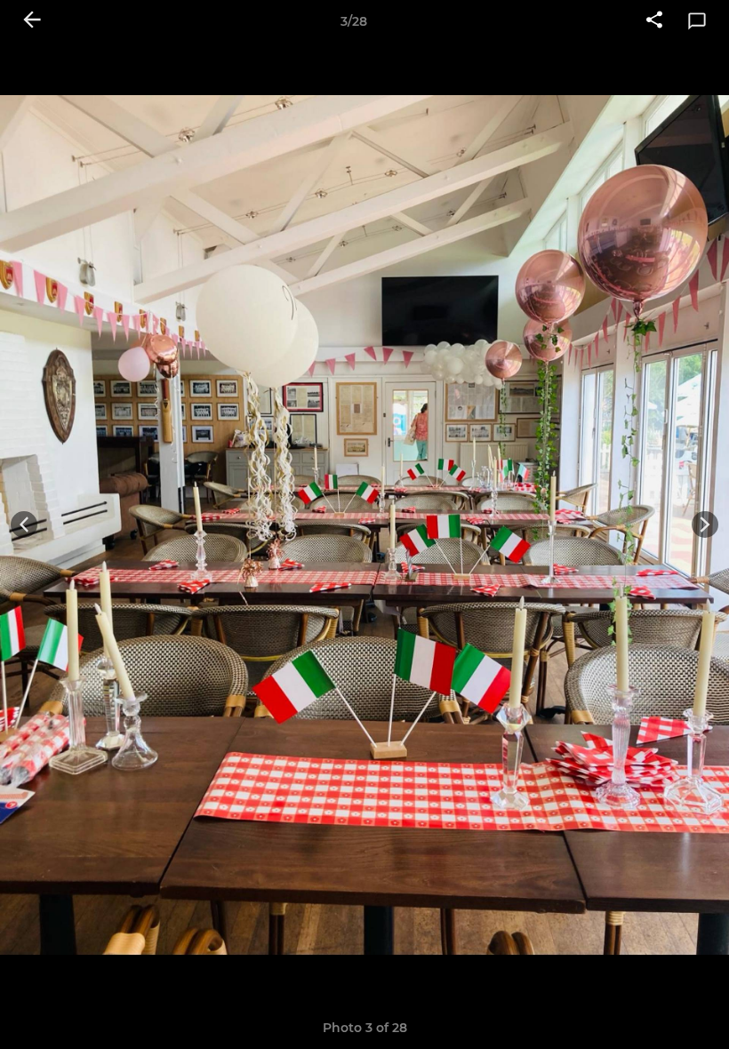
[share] (654, 21)
